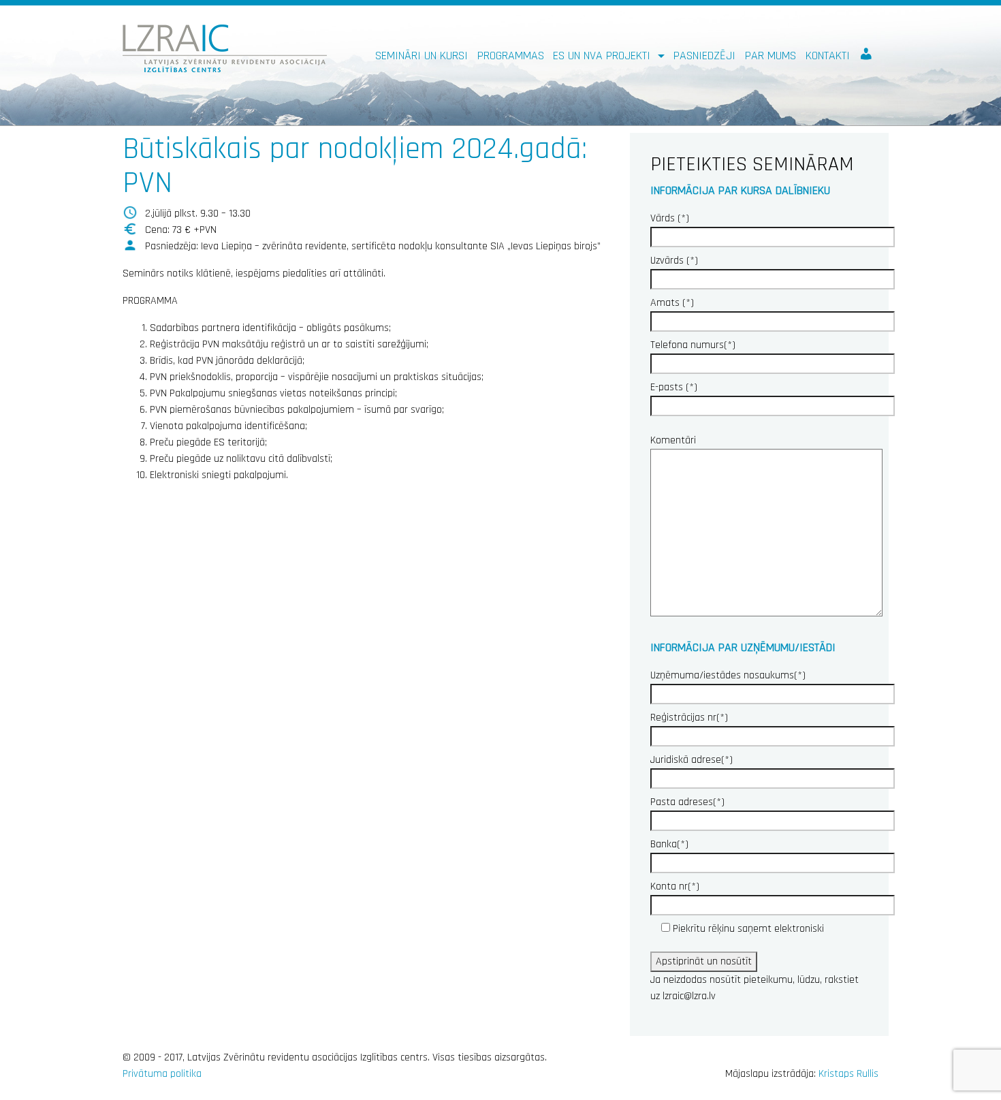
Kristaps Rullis (848, 1074)
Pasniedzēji (704, 55)
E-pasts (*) (673, 387)
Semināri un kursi (421, 55)
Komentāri (673, 440)
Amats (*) (672, 303)
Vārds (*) (669, 218)
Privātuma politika (162, 1074)
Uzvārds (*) (674, 260)
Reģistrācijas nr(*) (689, 717)
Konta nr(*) (674, 886)
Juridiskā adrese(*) (691, 760)
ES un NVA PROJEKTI (603, 55)
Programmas (510, 55)
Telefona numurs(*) (692, 345)
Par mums (770, 55)
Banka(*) (669, 844)
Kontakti (828, 55)
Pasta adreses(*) (687, 802)
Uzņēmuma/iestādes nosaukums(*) (728, 675)
